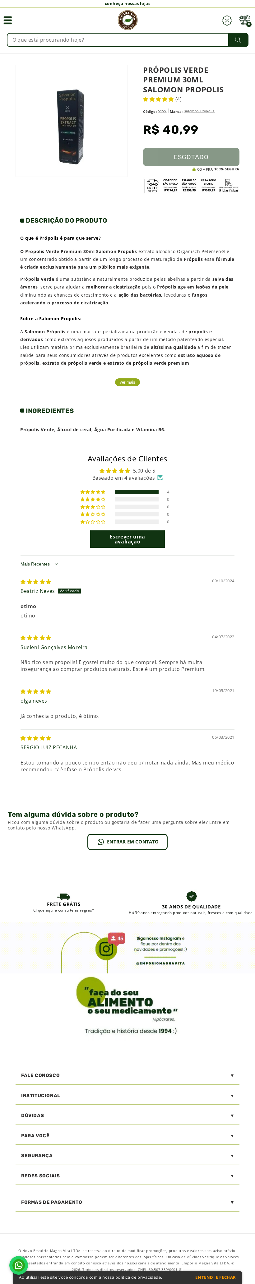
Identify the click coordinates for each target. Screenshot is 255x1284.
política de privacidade (138, 1277)
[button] (8, 20)
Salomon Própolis (45, 332)
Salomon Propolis (199, 111)
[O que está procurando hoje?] (238, 40)
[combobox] (127, 40)
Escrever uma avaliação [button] (127, 539)
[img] (36, 581)
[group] (64, 903)
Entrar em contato (133, 841)
